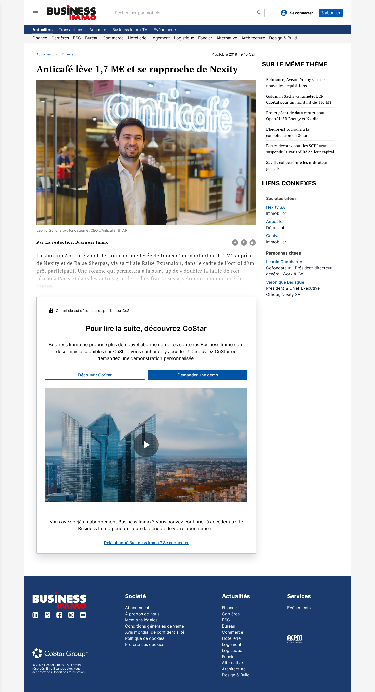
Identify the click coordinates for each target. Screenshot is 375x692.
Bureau (91, 38)
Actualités (42, 29)
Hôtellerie (137, 38)
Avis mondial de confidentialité (154, 632)
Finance (39, 38)
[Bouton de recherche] (259, 13)
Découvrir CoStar (95, 374)
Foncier (205, 38)
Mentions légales (141, 619)
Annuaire (97, 29)
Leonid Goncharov (284, 261)
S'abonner (331, 12)
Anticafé (274, 221)
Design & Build (283, 38)
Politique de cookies (144, 638)
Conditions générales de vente (154, 626)
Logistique (184, 38)
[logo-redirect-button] (71, 12)
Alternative (226, 38)
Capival (273, 235)
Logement (160, 38)
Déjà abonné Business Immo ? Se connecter (146, 542)
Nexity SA (275, 207)
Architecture (253, 38)
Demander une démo (198, 374)
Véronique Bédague (285, 282)
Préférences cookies (144, 644)
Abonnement (137, 607)
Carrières (60, 38)
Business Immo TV (129, 29)
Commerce (113, 38)
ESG (77, 38)
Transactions (71, 29)
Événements (165, 29)
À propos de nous (142, 613)
